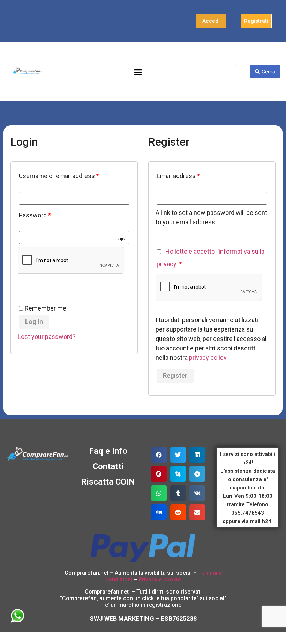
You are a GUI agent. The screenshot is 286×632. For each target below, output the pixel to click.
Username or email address (59, 176)
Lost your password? (47, 336)
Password (35, 215)
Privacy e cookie (159, 579)
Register (175, 375)
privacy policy (207, 357)
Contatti (108, 466)
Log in (34, 321)
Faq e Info (108, 451)
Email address (178, 176)
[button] (211, 21)
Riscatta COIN (108, 482)
